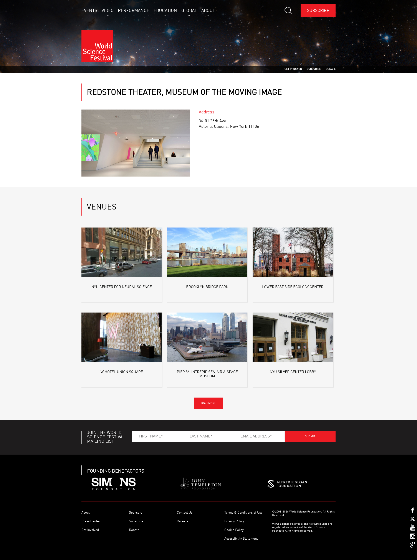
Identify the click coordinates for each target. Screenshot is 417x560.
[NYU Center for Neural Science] (121, 253)
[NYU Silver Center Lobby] (293, 338)
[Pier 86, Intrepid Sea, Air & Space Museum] (207, 338)
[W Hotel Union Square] (121, 338)
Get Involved (90, 530)
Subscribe (318, 11)
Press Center (90, 521)
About (85, 512)
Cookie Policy (234, 530)
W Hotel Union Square (122, 372)
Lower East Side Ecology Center (292, 287)
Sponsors (135, 512)
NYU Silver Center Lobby (293, 372)
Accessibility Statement (241, 538)
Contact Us (184, 512)
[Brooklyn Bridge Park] (207, 253)
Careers (182, 521)
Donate (134, 530)
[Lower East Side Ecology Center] (293, 253)
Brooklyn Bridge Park (207, 287)
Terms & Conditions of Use (243, 512)
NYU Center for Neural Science (121, 287)
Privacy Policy (234, 521)
